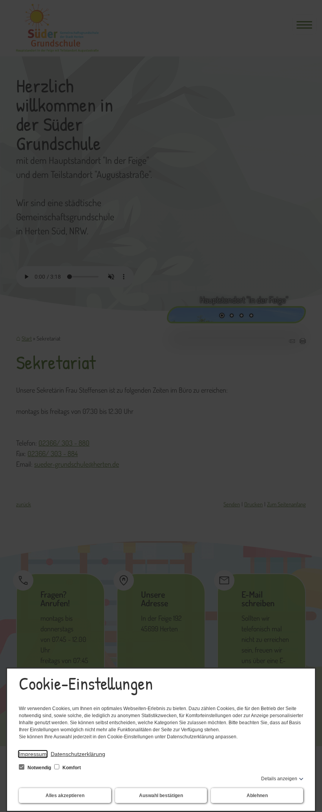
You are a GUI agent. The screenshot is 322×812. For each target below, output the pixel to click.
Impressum (33, 754)
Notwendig (39, 767)
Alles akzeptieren (65, 795)
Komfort (71, 767)
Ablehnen (257, 795)
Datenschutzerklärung (78, 754)
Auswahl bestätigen (161, 795)
